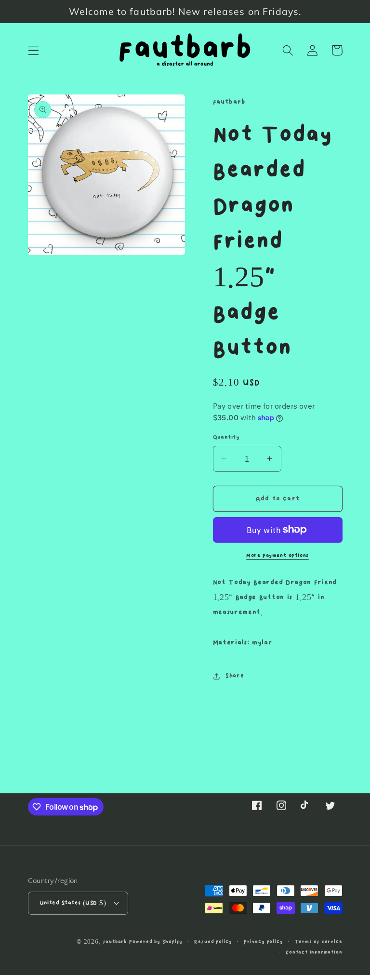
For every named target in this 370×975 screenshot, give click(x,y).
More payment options (277, 556)
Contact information (314, 952)
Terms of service (319, 941)
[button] (33, 50)
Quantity (226, 437)
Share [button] (234, 675)
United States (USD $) (73, 903)
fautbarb (115, 941)
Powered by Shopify (156, 941)
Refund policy (213, 941)
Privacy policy (263, 941)
